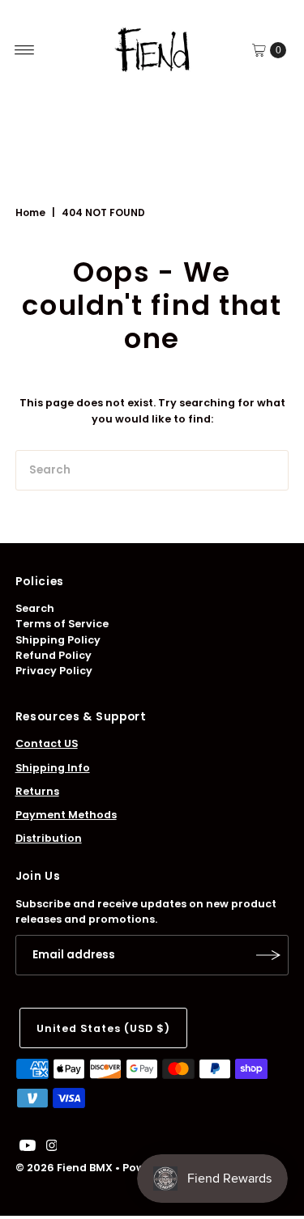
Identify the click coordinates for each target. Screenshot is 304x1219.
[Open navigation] (24, 50)
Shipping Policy (58, 640)
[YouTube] (27, 1148)
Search (34, 608)
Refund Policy (53, 655)
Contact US (46, 743)
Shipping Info (52, 768)
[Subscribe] (268, 955)
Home (30, 212)
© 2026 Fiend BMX (64, 1167)
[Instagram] (52, 1148)
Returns (37, 791)
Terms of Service (62, 624)
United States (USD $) (103, 1028)
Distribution (48, 838)
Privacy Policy (53, 670)
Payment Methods (66, 815)
